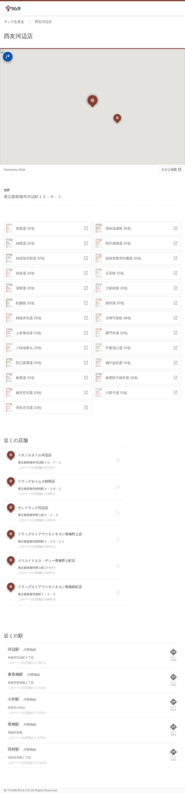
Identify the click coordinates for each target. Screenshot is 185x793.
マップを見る (14, 22)
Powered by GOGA (14, 169)
